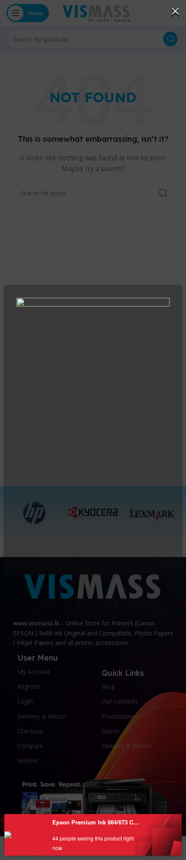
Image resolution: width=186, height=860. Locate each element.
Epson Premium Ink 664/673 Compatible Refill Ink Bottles (96, 822)
